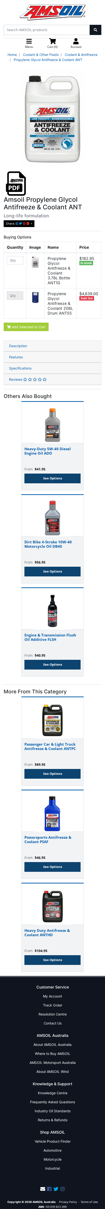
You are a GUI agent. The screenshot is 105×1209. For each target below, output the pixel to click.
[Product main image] (52, 117)
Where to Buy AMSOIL (52, 1053)
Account (76, 47)
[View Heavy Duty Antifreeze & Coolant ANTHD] (52, 904)
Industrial (52, 1168)
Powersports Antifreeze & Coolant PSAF (47, 839)
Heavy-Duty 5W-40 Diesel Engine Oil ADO (47, 451)
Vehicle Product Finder (53, 1141)
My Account (52, 996)
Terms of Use (89, 1202)
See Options (52, 478)
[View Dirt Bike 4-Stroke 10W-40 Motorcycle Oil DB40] (52, 515)
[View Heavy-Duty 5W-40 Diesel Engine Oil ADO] (52, 422)
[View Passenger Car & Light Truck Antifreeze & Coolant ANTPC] (52, 718)
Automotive (52, 1150)
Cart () (52, 47)
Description (18, 346)
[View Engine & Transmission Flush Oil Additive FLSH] (52, 608)
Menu (29, 47)
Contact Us (53, 1023)
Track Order (52, 1005)
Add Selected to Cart (28, 327)
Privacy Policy (68, 1202)
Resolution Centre (53, 1014)
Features (16, 357)
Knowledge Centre (52, 1093)
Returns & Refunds (52, 1120)
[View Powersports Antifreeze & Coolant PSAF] (52, 811)
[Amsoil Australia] (52, 12)
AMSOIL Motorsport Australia (53, 1062)
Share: (11, 223)
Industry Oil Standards (53, 1111)
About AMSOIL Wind (52, 1071)
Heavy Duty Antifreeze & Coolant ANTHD (47, 932)
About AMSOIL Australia (52, 1044)
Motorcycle (53, 1159)
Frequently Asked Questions (52, 1102)
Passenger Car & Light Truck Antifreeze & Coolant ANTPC (50, 746)
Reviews (16, 379)
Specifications (20, 368)
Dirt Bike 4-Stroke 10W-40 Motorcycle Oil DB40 (48, 544)
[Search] (95, 30)
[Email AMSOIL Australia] (42, 1189)
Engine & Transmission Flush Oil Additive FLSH (50, 637)
